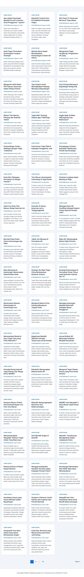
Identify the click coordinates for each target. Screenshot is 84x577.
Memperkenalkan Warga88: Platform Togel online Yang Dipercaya (13, 438)
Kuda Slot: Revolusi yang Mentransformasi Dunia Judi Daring (41, 533)
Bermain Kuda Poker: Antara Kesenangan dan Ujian (13, 241)
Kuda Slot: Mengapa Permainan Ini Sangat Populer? (12, 179)
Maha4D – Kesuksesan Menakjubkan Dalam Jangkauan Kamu (68, 438)
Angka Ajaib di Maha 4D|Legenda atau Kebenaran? (67, 117)
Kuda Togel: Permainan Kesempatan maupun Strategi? (13, 53)
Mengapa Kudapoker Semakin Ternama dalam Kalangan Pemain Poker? (41, 469)
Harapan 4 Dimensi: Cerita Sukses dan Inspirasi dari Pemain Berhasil (41, 500)
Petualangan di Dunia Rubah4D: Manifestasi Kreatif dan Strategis (67, 148)
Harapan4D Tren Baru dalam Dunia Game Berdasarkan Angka (12, 533)
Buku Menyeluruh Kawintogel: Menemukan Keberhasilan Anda (13, 272)
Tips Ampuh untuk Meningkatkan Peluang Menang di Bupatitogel (40, 86)
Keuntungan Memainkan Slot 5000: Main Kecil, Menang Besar (68, 469)
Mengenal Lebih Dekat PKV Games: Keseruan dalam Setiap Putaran (12, 86)
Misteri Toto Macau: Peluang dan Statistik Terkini (12, 117)
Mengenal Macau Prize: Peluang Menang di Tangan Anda (40, 305)
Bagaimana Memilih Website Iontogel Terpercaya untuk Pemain (41, 338)
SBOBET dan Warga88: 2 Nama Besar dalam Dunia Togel (69, 405)
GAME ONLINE (8, 15)
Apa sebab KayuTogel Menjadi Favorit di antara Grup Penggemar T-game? (14, 20)
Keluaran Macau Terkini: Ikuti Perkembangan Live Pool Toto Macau (13, 405)
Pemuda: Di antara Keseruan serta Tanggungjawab (38, 208)
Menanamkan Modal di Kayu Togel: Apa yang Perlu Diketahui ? (12, 338)
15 (43, 561)
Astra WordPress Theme (59, 573)
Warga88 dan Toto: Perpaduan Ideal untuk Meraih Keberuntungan (68, 500)
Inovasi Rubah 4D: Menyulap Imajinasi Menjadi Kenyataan (66, 338)
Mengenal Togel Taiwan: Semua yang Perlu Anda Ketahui (68, 371)
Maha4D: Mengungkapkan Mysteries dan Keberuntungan (41, 405)
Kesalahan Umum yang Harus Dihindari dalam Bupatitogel (13, 500)
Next (77, 561)
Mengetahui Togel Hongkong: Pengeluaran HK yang (68, 53)
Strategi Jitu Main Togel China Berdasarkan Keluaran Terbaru (40, 272)
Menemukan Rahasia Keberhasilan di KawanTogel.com (12, 305)
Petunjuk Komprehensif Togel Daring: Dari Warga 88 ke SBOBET (13, 371)
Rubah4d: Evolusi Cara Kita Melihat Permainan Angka (40, 20)
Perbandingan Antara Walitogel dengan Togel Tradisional (13, 148)
